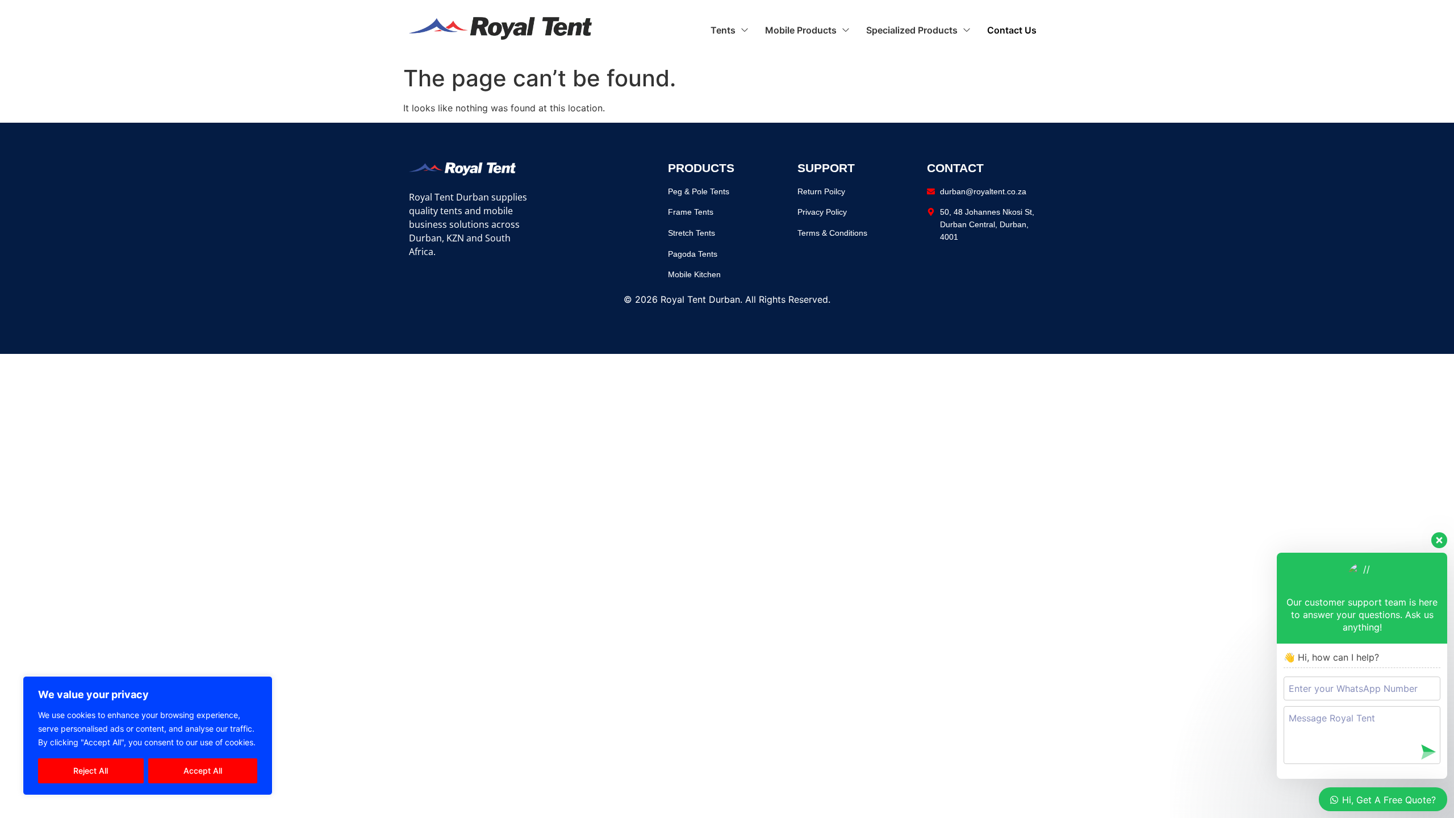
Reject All (90, 770)
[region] (148, 735)
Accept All (202, 770)
